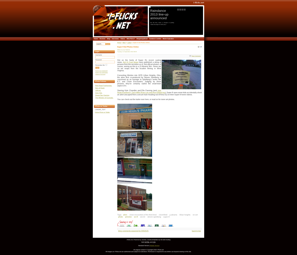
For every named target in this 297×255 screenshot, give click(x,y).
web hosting (166, 240)
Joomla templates (152, 240)
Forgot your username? (101, 72)
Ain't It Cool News (130, 62)
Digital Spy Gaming (102, 95)
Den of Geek (100, 88)
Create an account (100, 74)
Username (98, 55)
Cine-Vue (98, 93)
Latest (129, 42)
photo (120, 217)
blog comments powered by (133, 231)
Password (98, 60)
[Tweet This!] (149, 225)
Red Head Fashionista (103, 85)
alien (125, 215)
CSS (154, 242)
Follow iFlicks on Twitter (102, 112)
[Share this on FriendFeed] (170, 225)
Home (119, 42)
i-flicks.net (198, 2)
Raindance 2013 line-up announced (159, 14)
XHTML (147, 242)
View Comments (196, 56)
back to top (196, 231)
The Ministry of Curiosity (104, 98)
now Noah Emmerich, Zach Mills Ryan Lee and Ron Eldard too (141, 91)
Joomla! (143, 240)
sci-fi (136, 217)
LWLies (98, 90)
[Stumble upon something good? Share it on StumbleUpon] (128, 225)
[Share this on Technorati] (135, 225)
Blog (124, 42)
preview (128, 217)
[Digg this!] (121, 225)
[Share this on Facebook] (142, 225)
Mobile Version (155, 245)
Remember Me (100, 65)
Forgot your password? (101, 70)
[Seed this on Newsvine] (156, 225)
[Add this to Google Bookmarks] (163, 225)
